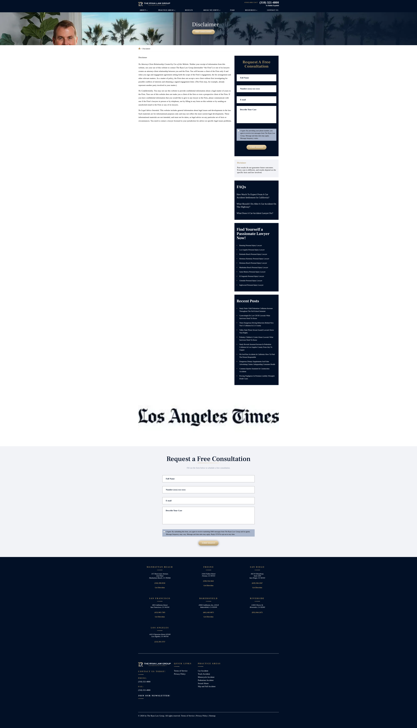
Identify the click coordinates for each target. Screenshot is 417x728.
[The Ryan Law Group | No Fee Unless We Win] (154, 4)
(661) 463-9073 (208, 612)
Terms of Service (180, 671)
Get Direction (160, 587)
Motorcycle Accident (206, 677)
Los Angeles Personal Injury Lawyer (252, 250)
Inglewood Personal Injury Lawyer (251, 285)
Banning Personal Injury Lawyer (250, 245)
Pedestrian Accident (205, 680)
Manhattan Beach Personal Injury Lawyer (253, 267)
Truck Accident (204, 674)
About (143, 10)
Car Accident (203, 671)
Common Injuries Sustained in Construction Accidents (254, 370)
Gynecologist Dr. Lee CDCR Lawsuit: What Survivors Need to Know (254, 317)
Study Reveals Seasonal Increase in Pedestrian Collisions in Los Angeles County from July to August (255, 347)
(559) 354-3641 (208, 581)
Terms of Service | (188, 716)
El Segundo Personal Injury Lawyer (251, 276)
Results (189, 10)
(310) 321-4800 (269, 2)
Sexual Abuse (203, 683)
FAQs (232, 10)
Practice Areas (166, 10)
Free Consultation (203, 32)
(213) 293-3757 (159, 642)
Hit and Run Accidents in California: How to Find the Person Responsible (257, 355)
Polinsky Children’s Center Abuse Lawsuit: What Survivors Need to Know (256, 338)
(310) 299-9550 (159, 583)
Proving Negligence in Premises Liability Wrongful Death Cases (257, 377)
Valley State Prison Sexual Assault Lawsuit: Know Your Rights (256, 331)
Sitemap (212, 716)
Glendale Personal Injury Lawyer (250, 281)
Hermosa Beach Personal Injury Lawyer (253, 263)
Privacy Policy (179, 674)
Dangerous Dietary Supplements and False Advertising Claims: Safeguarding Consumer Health (257, 363)
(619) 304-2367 (257, 583)
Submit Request (256, 147)
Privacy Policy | (202, 716)
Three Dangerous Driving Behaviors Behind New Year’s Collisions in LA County (256, 324)
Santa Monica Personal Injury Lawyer (252, 272)
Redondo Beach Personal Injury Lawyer (253, 254)
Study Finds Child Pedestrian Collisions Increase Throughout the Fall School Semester (256, 309)
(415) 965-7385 (159, 612)
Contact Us (272, 10)
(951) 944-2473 (257, 612)
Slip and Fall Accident (206, 686)
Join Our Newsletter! (154, 696)
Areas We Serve (211, 10)
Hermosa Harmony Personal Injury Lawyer (254, 259)
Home (139, 49)
